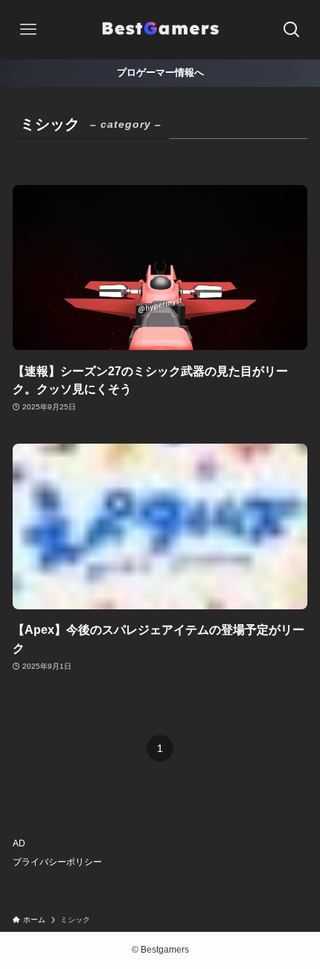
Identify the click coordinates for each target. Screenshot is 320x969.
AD (19, 843)
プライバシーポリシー (57, 862)
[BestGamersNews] (160, 29)
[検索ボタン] (292, 29)
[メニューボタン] (28, 29)
